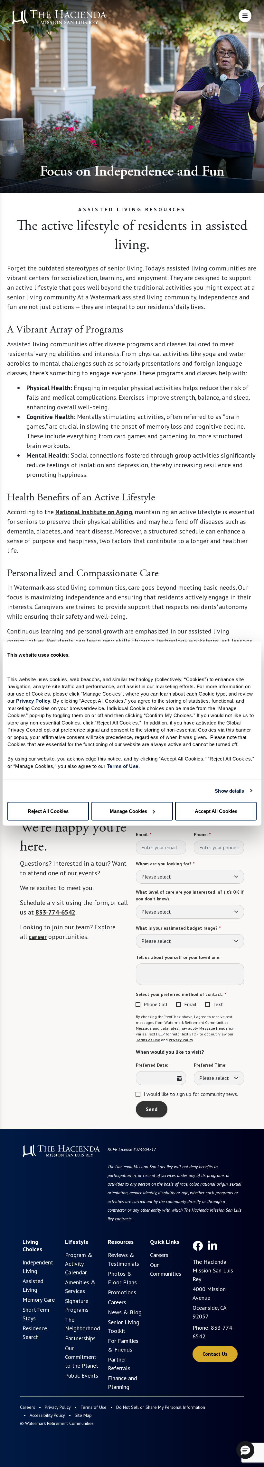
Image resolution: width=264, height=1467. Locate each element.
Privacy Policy (181, 1039)
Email (190, 1004)
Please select (156, 876)
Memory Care (39, 1299)
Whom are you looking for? (165, 864)
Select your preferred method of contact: (181, 994)
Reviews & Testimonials (123, 1259)
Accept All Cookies (216, 811)
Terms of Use (148, 1039)
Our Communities (165, 1269)
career (38, 937)
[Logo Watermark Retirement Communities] (59, 17)
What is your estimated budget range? (178, 928)
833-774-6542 (55, 912)
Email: (143, 834)
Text (218, 1004)
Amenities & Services (80, 1287)
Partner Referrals (119, 1364)
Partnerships (80, 1338)
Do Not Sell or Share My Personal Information (160, 1407)
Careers (117, 1302)
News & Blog (125, 1312)
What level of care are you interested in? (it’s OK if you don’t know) (190, 895)
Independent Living (38, 1267)
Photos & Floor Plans (122, 1278)
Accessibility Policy (47, 1415)
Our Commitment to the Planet (81, 1356)
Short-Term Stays (36, 1314)
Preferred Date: (152, 1065)
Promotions (122, 1292)
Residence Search (35, 1333)
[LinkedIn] (212, 1246)
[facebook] (198, 1246)
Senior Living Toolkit (123, 1326)
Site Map (83, 1415)
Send (151, 1109)
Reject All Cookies (48, 811)
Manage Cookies (128, 811)
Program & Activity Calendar (78, 1263)
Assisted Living (33, 1285)
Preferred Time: (210, 1065)
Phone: (202, 834)
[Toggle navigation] (245, 15)
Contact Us (215, 1354)
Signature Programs (77, 1305)
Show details (229, 790)
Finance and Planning (122, 1382)
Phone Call (155, 1004)
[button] (245, 1450)
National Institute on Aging (93, 512)
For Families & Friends (123, 1345)
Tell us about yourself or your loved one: (178, 957)
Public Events (81, 1375)
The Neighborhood (82, 1324)
